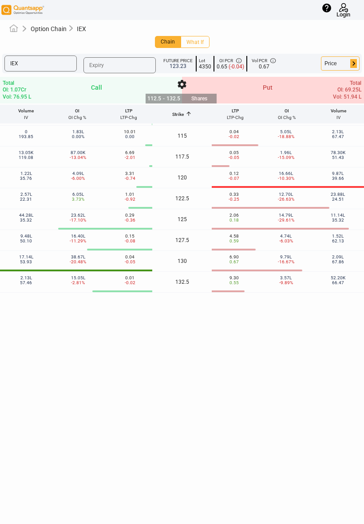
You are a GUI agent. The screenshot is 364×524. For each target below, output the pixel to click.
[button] (40, 63)
